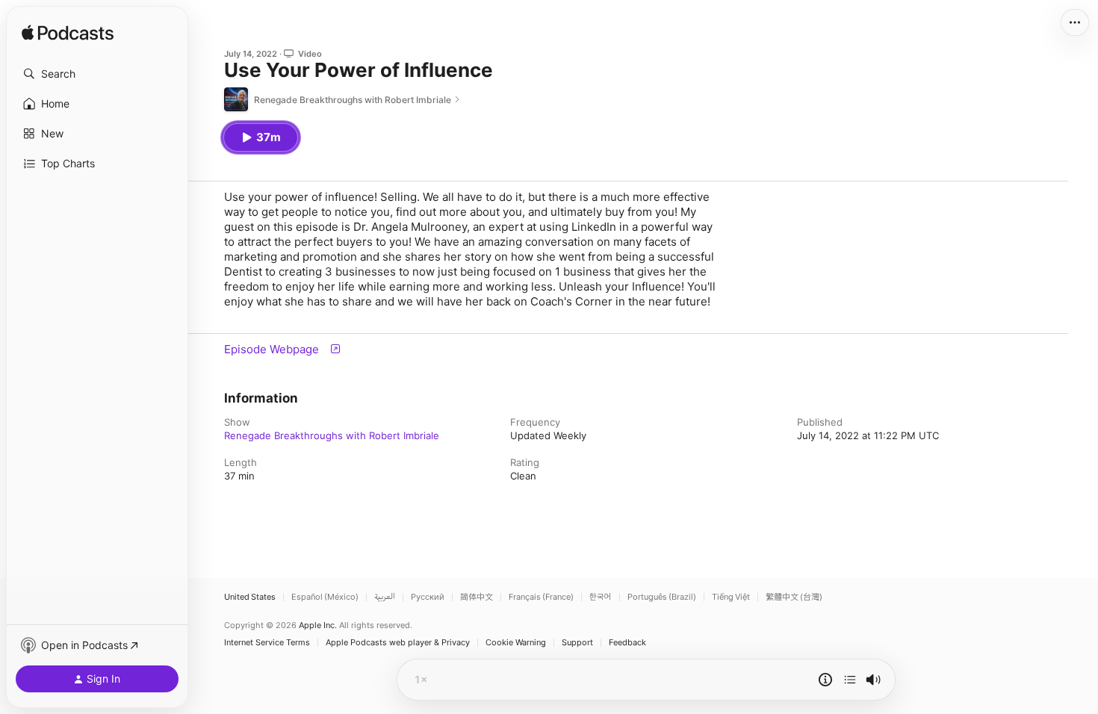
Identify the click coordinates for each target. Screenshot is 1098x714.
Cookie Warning (516, 643)
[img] (68, 33)
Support (577, 643)
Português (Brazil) (661, 597)
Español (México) (325, 597)
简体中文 (476, 597)
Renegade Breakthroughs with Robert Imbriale (331, 435)
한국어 (600, 597)
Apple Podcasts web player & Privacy (398, 643)
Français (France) (541, 597)
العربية (384, 597)
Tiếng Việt (731, 597)
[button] (97, 74)
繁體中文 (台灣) (794, 597)
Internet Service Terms (267, 643)
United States (250, 597)
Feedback (627, 643)
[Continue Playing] (850, 679)
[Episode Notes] (825, 679)
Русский (427, 597)
